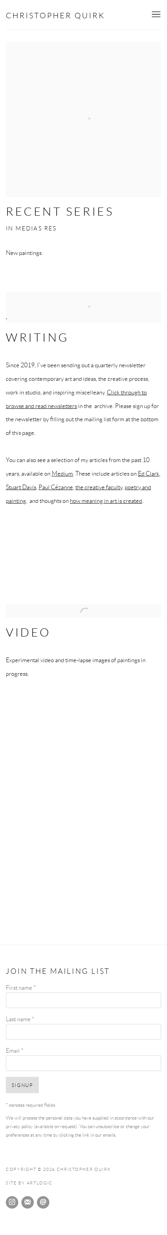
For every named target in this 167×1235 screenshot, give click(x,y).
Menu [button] (155, 15)
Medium (62, 473)
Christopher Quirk (55, 15)
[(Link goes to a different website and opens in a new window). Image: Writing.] (83, 298)
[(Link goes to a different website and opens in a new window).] (83, 316)
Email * (14, 1050)
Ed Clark (148, 473)
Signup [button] (22, 1085)
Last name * (20, 1018)
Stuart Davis (21, 486)
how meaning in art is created (106, 500)
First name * (21, 987)
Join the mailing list (27, 1202)
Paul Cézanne (55, 486)
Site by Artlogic (29, 1183)
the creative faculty (98, 486)
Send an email (43, 1202)
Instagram (12, 1202)
